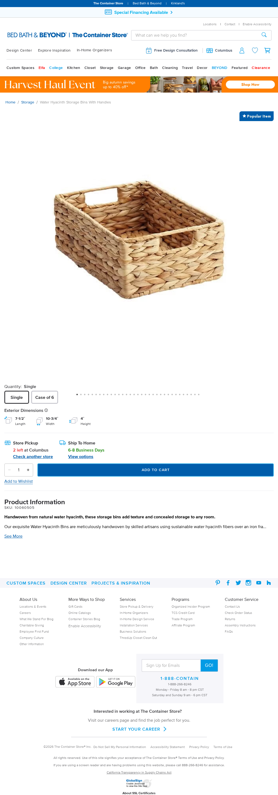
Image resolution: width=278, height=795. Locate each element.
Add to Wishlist (18, 481)
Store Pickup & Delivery (136, 606)
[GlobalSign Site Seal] (139, 786)
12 (121, 396)
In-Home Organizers (94, 50)
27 (178, 396)
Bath (154, 68)
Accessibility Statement (167, 747)
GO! (209, 665)
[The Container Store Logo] (44, 35)
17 (140, 396)
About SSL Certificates (139, 793)
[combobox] (194, 35)
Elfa (42, 68)
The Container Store (108, 3)
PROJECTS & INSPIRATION (120, 583)
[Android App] (115, 682)
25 (170, 396)
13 (124, 396)
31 (193, 396)
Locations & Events (33, 606)
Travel (187, 68)
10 (113, 396)
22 (159, 396)
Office (140, 68)
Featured (240, 68)
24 (166, 396)
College (56, 68)
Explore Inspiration (54, 50)
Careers (25, 612)
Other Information (32, 644)
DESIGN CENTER (68, 583)
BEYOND (220, 68)
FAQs (229, 631)
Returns (230, 619)
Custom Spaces (20, 68)
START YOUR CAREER (136, 729)
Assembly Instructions (240, 625)
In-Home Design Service (137, 619)
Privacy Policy (199, 747)
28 (181, 396)
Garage (124, 68)
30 (189, 396)
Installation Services (134, 625)
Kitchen (73, 68)
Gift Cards (75, 606)
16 (136, 396)
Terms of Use (222, 747)
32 (197, 396)
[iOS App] (74, 682)
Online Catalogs (79, 612)
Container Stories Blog (84, 619)
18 (143, 396)
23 (162, 396)
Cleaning (170, 68)
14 (128, 396)
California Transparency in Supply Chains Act (139, 772)
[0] (267, 50)
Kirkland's (178, 3)
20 (151, 396)
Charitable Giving (32, 625)
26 (174, 396)
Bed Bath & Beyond (147, 3)
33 (200, 396)
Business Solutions (133, 631)
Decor (202, 68)
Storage (107, 68)
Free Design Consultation (176, 50)
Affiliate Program (183, 625)
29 (185, 396)
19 (147, 396)
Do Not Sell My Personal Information (119, 747)
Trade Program (182, 619)
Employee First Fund (34, 631)
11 (117, 396)
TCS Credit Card (183, 612)
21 (155, 396)
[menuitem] (22, 50)
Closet (90, 68)
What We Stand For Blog (36, 619)
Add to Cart (156, 470)
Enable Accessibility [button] (257, 24)
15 (132, 396)
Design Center (19, 50)
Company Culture (32, 637)
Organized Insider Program (191, 606)
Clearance (261, 68)
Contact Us (232, 606)
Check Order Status (238, 612)
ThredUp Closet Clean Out (138, 637)
